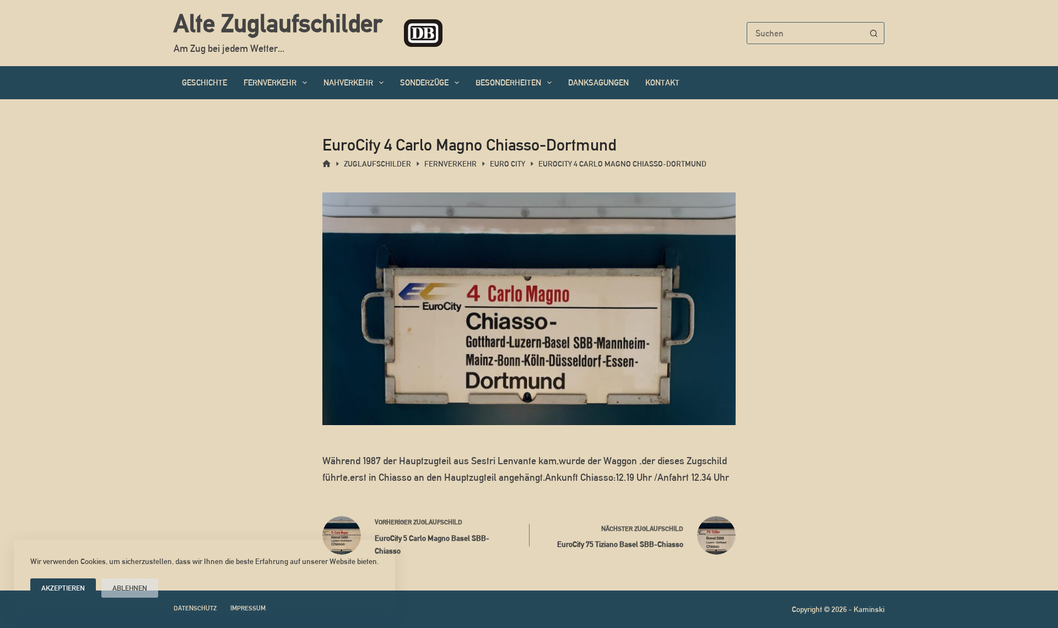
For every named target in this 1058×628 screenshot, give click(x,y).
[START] (326, 164)
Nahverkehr (348, 82)
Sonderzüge (424, 82)
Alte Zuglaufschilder (278, 23)
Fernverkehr (270, 82)
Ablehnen (129, 588)
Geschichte (204, 82)
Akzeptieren (63, 588)
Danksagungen (598, 82)
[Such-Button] (873, 33)
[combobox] (805, 33)
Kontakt (662, 82)
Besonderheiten (508, 82)
